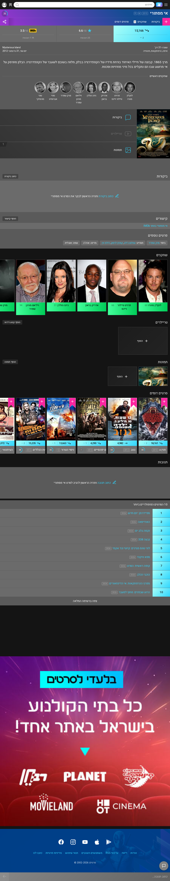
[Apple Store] (97, 842)
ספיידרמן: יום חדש (139, 513)
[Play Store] (109, 842)
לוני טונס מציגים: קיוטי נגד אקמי (131, 548)
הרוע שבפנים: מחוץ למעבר (134, 592)
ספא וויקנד (143, 557)
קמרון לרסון (117, 243)
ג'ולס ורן (106, 243)
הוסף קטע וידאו (12, 322)
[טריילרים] (68, 128)
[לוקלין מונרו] (129, 83)
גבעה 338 (144, 539)
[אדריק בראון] (104, 83)
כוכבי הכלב (143, 575)
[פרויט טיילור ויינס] (117, 83)
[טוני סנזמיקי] (40, 83)
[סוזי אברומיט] (53, 83)
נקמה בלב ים (142, 531)
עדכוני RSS (112, 853)
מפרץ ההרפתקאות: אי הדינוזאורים (129, 583)
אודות (133, 853)
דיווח (124, 853)
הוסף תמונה (10, 362)
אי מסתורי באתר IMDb (155, 226)
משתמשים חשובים (91, 853)
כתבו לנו (37, 853)
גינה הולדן (63, 305)
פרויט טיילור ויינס (124, 307)
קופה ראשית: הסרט (138, 566)
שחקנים (140, 22)
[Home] (159, 5)
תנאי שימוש (71, 853)
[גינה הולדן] (91, 83)
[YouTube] (85, 842)
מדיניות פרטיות (54, 853)
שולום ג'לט (129, 243)
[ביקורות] (68, 111)
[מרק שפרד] (65, 83)
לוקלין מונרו (154, 305)
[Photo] (153, 376)
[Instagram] (73, 842)
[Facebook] (61, 842)
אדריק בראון (91, 305)
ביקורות (156, 22)
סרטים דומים (122, 22)
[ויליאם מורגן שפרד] (78, 83)
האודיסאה (144, 522)
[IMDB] (32, 31)
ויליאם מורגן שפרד (32, 307)
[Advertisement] (85, 164)
